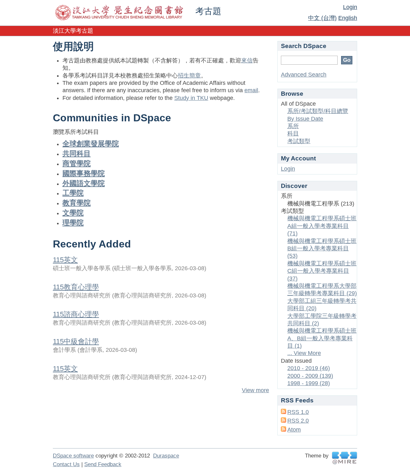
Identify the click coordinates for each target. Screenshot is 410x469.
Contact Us (66, 464)
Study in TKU (191, 98)
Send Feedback (102, 464)
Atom (294, 429)
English (347, 18)
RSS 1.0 (298, 412)
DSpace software (73, 456)
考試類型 (298, 141)
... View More (304, 353)
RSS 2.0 (298, 420)
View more (255, 390)
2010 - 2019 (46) (308, 368)
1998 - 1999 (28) (308, 383)
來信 (247, 60)
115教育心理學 (76, 287)
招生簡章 (189, 75)
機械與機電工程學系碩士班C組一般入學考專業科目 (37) (322, 271)
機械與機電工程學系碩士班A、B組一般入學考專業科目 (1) (322, 338)
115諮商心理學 (76, 314)
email (251, 90)
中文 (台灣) (322, 18)
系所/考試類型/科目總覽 (317, 111)
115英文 (65, 260)
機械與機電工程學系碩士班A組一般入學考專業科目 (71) (322, 226)
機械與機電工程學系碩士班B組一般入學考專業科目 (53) (322, 248)
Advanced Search (303, 74)
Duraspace (166, 456)
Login (350, 7)
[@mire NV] (344, 458)
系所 (293, 126)
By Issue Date (305, 119)
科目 (293, 133)
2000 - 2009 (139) (310, 376)
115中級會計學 (76, 341)
